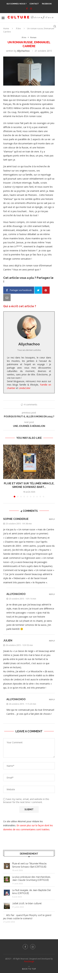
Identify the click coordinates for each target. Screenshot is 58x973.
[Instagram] (31, 8)
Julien (7, 640)
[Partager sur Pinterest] (46, 290)
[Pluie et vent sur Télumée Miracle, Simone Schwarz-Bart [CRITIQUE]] (29, 462)
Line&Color (24, 388)
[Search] (54, 26)
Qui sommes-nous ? (16, 4)
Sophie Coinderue (16, 518)
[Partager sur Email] (7, 297)
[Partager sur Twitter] (38, 290)
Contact (34, 4)
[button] (6, 471)
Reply (52, 519)
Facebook (47, 4)
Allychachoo (23, 50)
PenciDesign (29, 961)
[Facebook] (26, 8)
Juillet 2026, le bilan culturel (27, 903)
